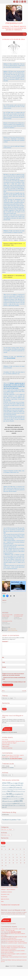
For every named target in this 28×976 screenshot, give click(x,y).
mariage (5, 799)
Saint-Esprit (6, 805)
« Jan (2, 869)
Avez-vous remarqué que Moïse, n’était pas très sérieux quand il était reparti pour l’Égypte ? (13, 742)
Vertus (15, 628)
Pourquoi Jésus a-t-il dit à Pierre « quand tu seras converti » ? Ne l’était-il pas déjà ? (13, 929)
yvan (2, 957)
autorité (8, 785)
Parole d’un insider (6, 744)
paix (18, 798)
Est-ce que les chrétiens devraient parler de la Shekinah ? (13, 951)
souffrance (22, 805)
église (4, 807)
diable (5, 791)
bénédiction (5, 787)
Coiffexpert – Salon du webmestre (8, 889)
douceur (9, 630)
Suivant (23, 690)
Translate (12, 767)
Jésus (12, 628)
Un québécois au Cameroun (6, 892)
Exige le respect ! (5, 746)
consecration (11, 789)
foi (9, 794)
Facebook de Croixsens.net (10, 905)
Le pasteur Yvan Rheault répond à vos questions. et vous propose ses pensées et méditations (14, 28)
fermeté (15, 630)
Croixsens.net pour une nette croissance (9, 887)
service (17, 805)
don (15, 791)
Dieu (10, 791)
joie (15, 796)
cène (21, 789)
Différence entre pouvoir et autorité (14, 939)
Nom (3, 657)
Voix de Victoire (4, 896)
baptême (14, 785)
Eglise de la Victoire (5, 899)
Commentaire (5, 641)
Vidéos (2, 901)
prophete (4, 803)
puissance (10, 803)
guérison (20, 794)
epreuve (20, 791)
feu (5, 794)
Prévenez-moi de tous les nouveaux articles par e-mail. (14, 682)
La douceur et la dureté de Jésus (13, 39)
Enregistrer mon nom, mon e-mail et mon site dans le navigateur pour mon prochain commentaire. (13, 674)
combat (19, 787)
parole (7, 801)
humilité (4, 796)
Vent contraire (5, 739)
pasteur (11, 801)
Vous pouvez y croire (5, 894)
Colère (9, 628)
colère (12, 787)
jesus (10, 796)
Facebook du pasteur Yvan (11, 820)
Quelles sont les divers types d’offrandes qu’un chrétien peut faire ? (14, 937)
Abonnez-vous (7, 729)
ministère (10, 798)
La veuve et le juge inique (7, 748)
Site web (4, 667)
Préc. (4, 690)
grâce (14, 794)
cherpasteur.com (14, 23)
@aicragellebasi (19, 966)
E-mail (3, 662)
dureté (12, 630)
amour (6, 783)
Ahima (2, 946)
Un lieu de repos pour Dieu (7, 621)
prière (18, 801)
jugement (20, 796)
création (17, 789)
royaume (22, 803)
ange (13, 783)
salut (12, 805)
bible (20, 785)
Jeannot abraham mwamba (6, 950)
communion (5, 789)
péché (16, 804)
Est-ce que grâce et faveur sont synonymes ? (15, 941)
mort (15, 798)
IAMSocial (7, 966)
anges (17, 783)
